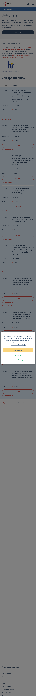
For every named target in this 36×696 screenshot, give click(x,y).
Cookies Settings (18, 360)
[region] (18, 348)
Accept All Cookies (18, 350)
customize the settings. (18, 345)
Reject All (18, 355)
